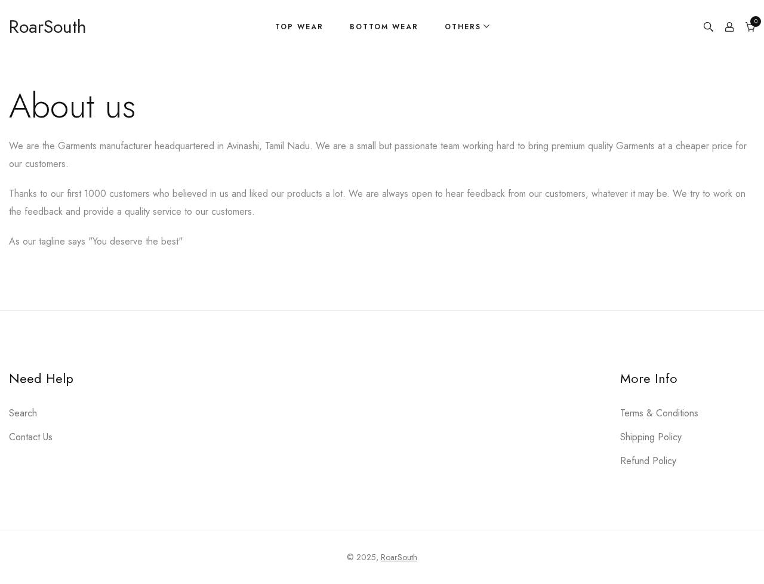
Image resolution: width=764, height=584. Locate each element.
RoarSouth (399, 557)
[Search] (708, 27)
